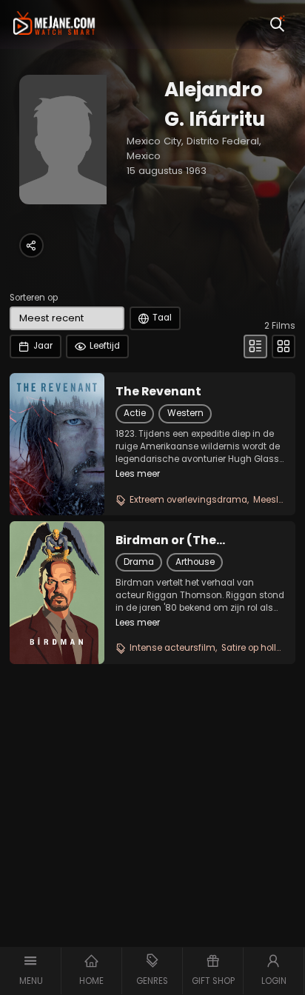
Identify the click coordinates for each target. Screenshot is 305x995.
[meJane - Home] (54, 24)
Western (185, 413)
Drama (139, 562)
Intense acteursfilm (172, 648)
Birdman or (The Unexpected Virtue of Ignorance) (181, 540)
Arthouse (195, 562)
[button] (31, 971)
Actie (135, 413)
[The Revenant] (57, 444)
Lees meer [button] (137, 474)
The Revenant (158, 391)
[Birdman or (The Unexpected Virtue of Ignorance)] (57, 592)
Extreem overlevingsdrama (188, 500)
